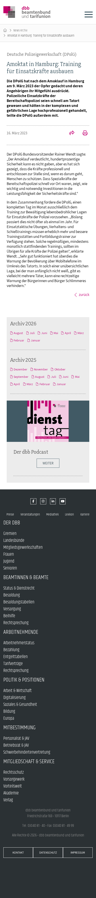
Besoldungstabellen (18, 602)
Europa (8, 718)
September (21, 377)
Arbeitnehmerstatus (18, 643)
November (41, 369)
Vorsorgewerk (14, 779)
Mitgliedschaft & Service (28, 761)
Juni (44, 333)
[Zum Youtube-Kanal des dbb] (63, 501)
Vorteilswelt (12, 786)
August (18, 333)
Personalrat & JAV (16, 738)
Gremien (10, 533)
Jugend (8, 561)
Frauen (8, 554)
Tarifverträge (13, 663)
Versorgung (12, 609)
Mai (56, 333)
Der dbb (11, 522)
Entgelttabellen (15, 656)
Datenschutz (48, 852)
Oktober (59, 369)
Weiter (48, 463)
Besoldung (11, 595)
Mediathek (52, 514)
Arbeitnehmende (20, 632)
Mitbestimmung (19, 727)
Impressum (78, 852)
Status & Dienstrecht (19, 588)
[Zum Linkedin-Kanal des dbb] (53, 501)
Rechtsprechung (16, 622)
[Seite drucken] (82, 133)
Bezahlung (11, 649)
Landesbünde (13, 540)
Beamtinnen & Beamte (25, 577)
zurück (84, 294)
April (68, 333)
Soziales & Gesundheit (20, 704)
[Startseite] (5, 30)
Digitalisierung (14, 697)
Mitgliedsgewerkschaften (23, 547)
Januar (35, 340)
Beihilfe (9, 616)
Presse (10, 514)
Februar (19, 340)
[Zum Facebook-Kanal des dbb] (33, 501)
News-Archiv (20, 30)
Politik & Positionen (23, 680)
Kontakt (18, 852)
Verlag (8, 800)
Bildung (9, 711)
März (80, 333)
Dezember (20, 369)
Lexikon (69, 514)
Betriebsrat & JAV (16, 745)
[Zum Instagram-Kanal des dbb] (43, 501)
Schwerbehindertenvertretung (26, 752)
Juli (32, 333)
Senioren (10, 568)
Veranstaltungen (30, 514)
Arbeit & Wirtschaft (17, 690)
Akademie (11, 793)
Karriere (85, 514)
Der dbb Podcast (30, 452)
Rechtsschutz (13, 772)
